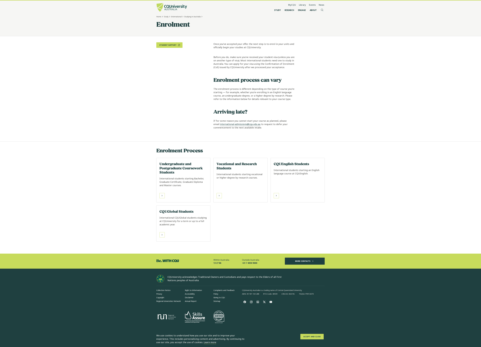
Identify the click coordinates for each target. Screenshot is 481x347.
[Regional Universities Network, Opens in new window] (166, 317)
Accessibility (190, 294)
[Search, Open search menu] (322, 10)
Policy (215, 294)
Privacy (159, 294)
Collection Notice (163, 290)
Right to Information (193, 290)
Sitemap (216, 301)
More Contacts (302, 261)
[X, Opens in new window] (264, 302)
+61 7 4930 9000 (249, 263)
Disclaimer (189, 297)
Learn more (210, 342)
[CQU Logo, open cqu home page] (171, 7)
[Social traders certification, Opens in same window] (218, 317)
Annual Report (191, 301)
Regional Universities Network (168, 301)
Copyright (160, 297)
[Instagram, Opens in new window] (251, 302)
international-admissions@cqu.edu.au (240, 124)
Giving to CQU (219, 297)
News (321, 4)
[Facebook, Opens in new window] (245, 302)
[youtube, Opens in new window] (271, 302)
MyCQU (292, 4)
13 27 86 (217, 263)
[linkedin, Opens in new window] (258, 302)
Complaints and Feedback (223, 290)
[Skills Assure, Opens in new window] (195, 317)
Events (312, 4)
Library (302, 4)
